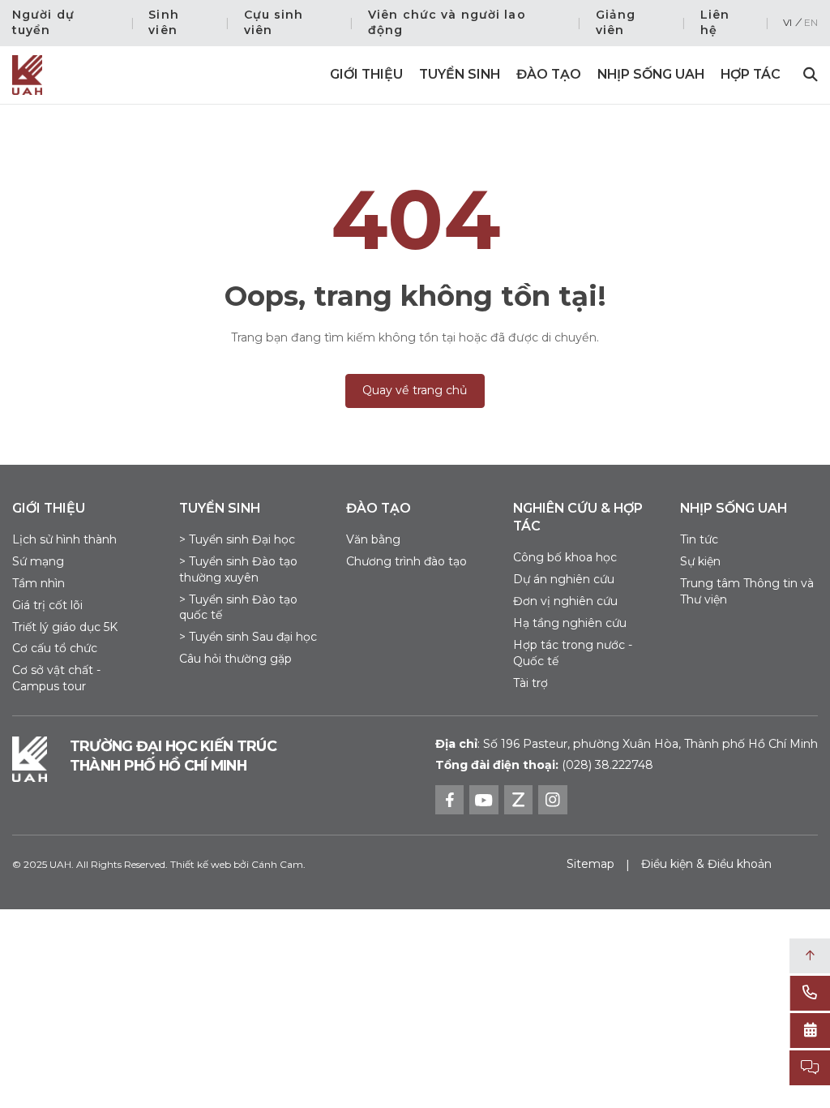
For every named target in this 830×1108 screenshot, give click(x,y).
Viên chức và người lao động (447, 22)
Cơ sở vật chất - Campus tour (56, 678)
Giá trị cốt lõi (47, 605)
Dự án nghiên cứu (563, 579)
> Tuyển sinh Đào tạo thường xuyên (238, 569)
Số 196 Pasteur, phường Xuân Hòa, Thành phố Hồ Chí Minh (626, 744)
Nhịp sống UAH (650, 74)
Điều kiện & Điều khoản (706, 864)
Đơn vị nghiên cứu (565, 601)
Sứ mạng (38, 561)
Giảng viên (616, 22)
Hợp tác (751, 74)
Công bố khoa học (565, 557)
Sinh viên (163, 22)
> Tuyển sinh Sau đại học (248, 636)
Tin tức (699, 539)
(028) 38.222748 (607, 765)
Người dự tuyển (43, 22)
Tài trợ (530, 683)
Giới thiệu (366, 74)
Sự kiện (700, 561)
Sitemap (590, 864)
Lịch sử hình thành (64, 539)
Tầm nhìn (38, 583)
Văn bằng (373, 539)
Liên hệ (714, 22)
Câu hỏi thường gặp (235, 658)
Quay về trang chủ (415, 390)
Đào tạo (548, 74)
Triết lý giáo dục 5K (65, 627)
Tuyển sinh (459, 74)
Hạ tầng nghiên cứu (570, 623)
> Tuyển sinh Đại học (237, 539)
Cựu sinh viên (274, 22)
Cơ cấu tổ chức (54, 648)
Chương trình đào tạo (406, 561)
